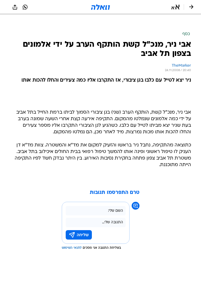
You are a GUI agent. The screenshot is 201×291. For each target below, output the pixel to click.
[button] (175, 7)
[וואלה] (100, 7)
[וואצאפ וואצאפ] (25, 7)
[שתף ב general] (15, 7)
